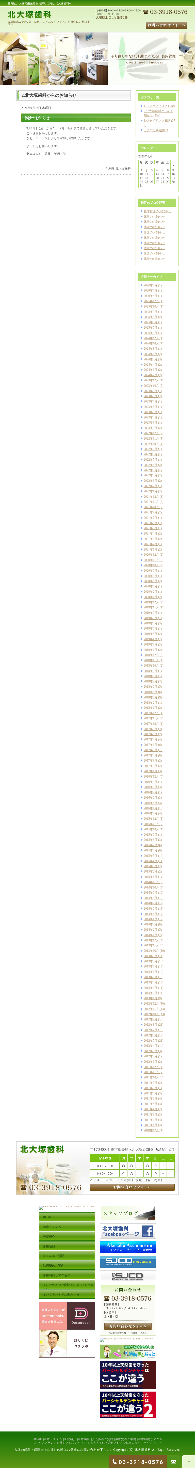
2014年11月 (151, 882)
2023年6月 (150, 407)
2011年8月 (150, 1088)
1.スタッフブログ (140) (159, 106)
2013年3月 (150, 988)
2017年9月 (150, 729)
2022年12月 (151, 433)
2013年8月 (150, 961)
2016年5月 (150, 803)
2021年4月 (150, 533)
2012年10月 (151, 1014)
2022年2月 (150, 486)
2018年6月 (150, 686)
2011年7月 (150, 1093)
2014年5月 (150, 914)
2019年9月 (150, 613)
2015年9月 (150, 834)
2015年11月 (151, 824)
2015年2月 (150, 871)
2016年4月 (150, 808)
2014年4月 (150, 919)
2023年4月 (150, 417)
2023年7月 (150, 401)
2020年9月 (150, 570)
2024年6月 (150, 354)
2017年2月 (150, 766)
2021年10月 (151, 507)
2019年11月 (151, 607)
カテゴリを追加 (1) (156, 130)
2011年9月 (150, 1083)
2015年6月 (150, 850)
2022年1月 (150, 491)
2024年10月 (151, 343)
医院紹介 (70, 1439)
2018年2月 (150, 702)
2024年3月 (150, 370)
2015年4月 (150, 861)
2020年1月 (150, 597)
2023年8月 (150, 396)
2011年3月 (150, 1114)
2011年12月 (151, 1067)
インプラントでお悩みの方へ (121, 1442)
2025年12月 (151, 301)
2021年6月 (150, 523)
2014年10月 (151, 887)
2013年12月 (151, 940)
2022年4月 (150, 475)
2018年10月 (151, 665)
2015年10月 (151, 829)
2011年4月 (150, 1109)
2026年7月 (150, 290)
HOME (37, 1439)
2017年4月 (150, 755)
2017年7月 (150, 739)
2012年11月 (151, 1009)
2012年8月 (150, 1024)
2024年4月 (150, 364)
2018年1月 (150, 707)
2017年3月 (150, 760)
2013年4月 (150, 982)
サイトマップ (152, 1442)
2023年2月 (150, 428)
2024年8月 (150, 348)
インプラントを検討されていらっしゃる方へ (68, 1442)
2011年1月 (150, 1125)
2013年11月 (151, 945)
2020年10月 (151, 565)
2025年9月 (150, 312)
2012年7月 (150, 1030)
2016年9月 (150, 782)
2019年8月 (150, 618)
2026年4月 (150, 296)
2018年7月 (150, 681)
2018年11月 (151, 660)
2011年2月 (150, 1120)
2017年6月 (150, 745)
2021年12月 (151, 496)
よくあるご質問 (102, 1439)
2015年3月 (150, 866)
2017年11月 (151, 718)
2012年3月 (150, 1051)
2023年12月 (151, 380)
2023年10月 (151, 386)
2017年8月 (150, 734)
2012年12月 (151, 1003)
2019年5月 (150, 634)
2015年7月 (150, 845)
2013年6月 (150, 972)
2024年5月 (150, 359)
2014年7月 (150, 903)
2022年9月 (150, 449)
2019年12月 (151, 602)
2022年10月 (151, 444)
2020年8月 (150, 576)
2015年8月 (150, 840)
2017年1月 (150, 771)
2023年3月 (150, 422)
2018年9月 (150, 671)
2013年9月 (150, 956)
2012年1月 (150, 1061)
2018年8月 (150, 676)
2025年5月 (150, 327)
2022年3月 (150, 480)
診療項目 (84, 1439)
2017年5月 (150, 750)
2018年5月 (150, 692)
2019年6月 (150, 628)
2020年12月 (151, 554)
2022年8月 (150, 454)
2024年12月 (151, 338)
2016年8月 (150, 787)
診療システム (53, 1439)
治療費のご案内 (125, 1439)
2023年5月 (150, 412)
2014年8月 (150, 898)
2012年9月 (150, 1019)
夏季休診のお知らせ (157, 211)
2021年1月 (150, 549)
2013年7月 (150, 966)
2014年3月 (150, 924)
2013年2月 (150, 993)
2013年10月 (151, 951)
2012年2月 (150, 1056)
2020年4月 (150, 586)
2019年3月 (150, 644)
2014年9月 (150, 892)
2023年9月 (150, 391)
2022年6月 (150, 465)
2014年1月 (150, 935)
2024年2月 (150, 375)
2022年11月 (151, 438)
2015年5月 (150, 856)
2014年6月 (150, 908)
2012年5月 (150, 1040)
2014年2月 (150, 929)
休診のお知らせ (154, 216)
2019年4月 (150, 639)
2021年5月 (150, 528)
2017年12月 (151, 713)
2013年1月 (150, 998)
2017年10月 (151, 723)
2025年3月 (150, 333)
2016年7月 (150, 792)
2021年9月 (150, 512)
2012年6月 (150, 1035)
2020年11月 (151, 560)
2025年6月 (150, 322)
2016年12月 (151, 776)
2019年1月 (150, 650)
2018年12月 (151, 655)
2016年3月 (150, 813)
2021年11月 (151, 502)
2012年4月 (150, 1045)
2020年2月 (150, 591)
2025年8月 (150, 317)
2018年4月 (150, 697)
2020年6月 (150, 581)
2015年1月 (150, 877)
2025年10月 (151, 306)
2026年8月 (150, 285)
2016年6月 (150, 797)
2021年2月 (150, 544)
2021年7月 (150, 518)
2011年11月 (151, 1072)
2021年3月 (150, 539)
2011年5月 (150, 1104)
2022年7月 (150, 459)
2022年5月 (150, 470)
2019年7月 (150, 623)
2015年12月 (151, 818)
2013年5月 (150, 977)
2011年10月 (151, 1077)
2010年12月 (151, 1130)
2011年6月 (150, 1098)
